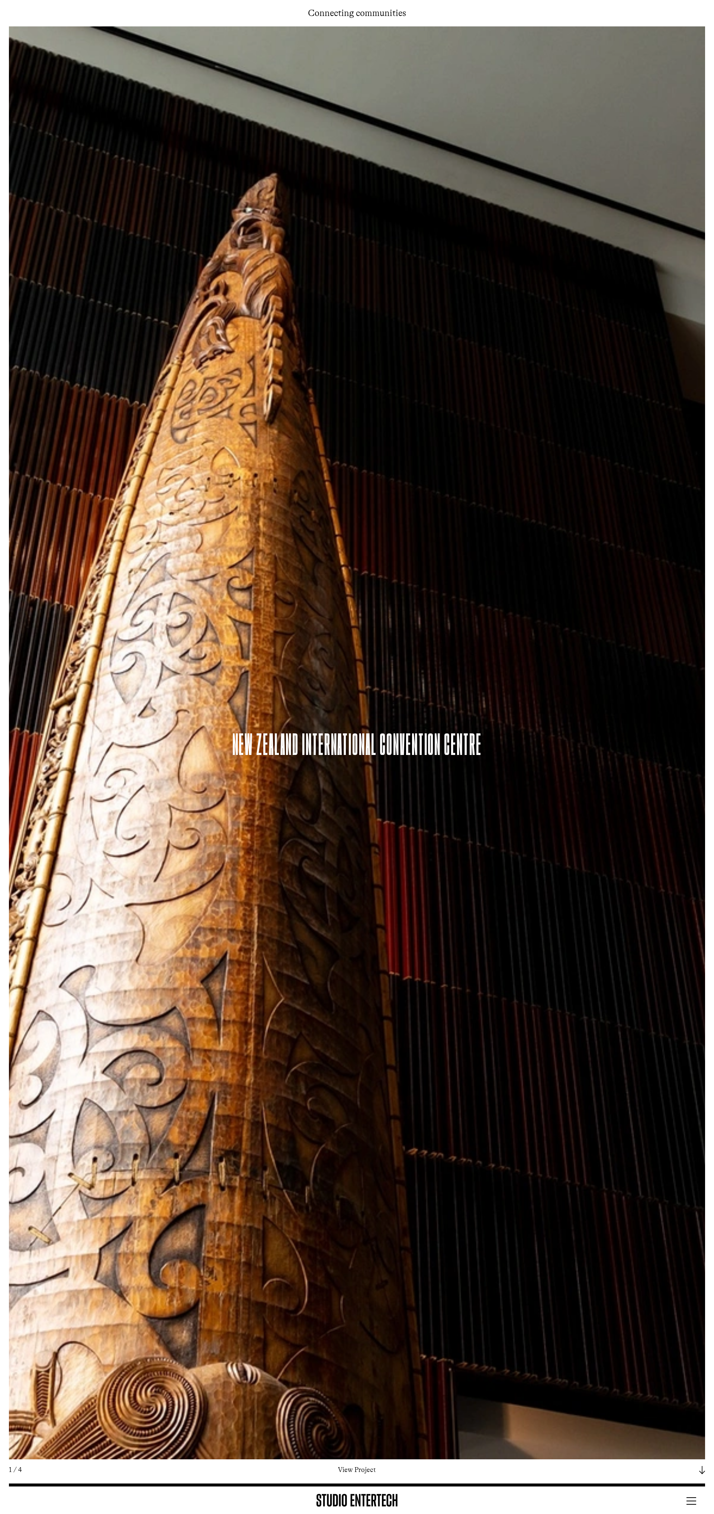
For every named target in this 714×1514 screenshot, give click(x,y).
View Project (362, 1469)
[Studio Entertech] (357, 1500)
